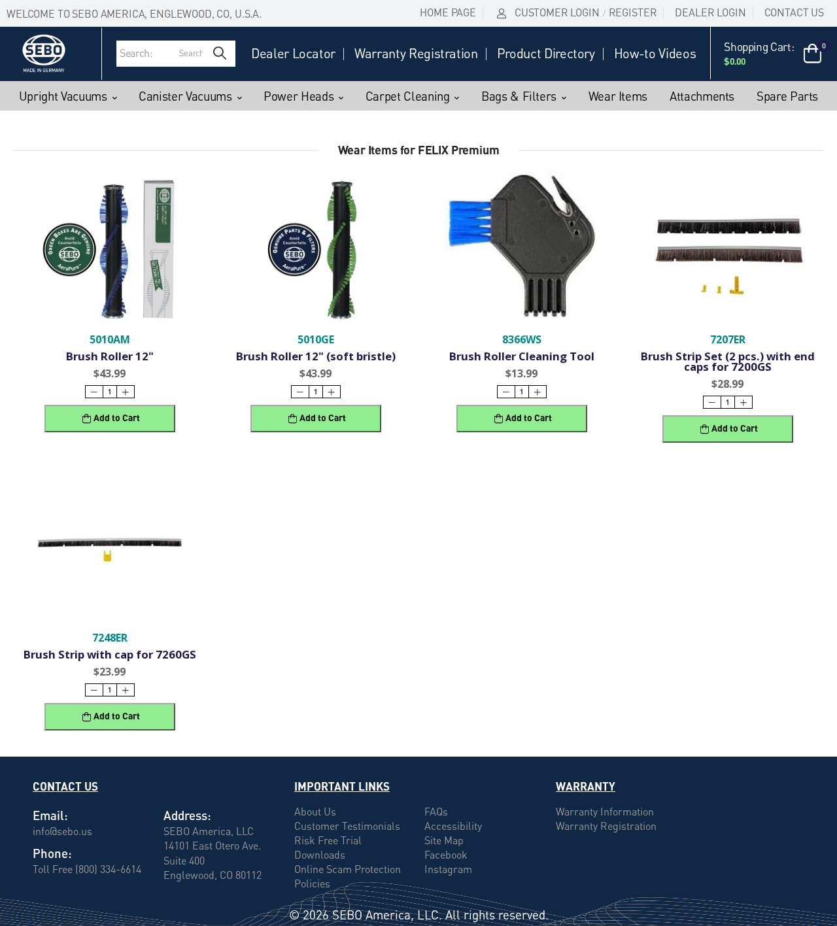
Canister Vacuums (185, 96)
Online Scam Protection (347, 869)
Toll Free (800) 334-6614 (87, 868)
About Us (315, 811)
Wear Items (618, 96)
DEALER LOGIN (710, 12)
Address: (187, 815)
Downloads (319, 854)
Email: (50, 815)
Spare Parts (787, 96)
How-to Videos (655, 54)
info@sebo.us (62, 830)
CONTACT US (794, 12)
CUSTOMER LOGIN (557, 12)
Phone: (52, 853)
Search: (136, 53)
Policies (312, 883)
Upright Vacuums (63, 96)
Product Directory (546, 54)
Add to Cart (117, 417)
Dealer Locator (293, 54)
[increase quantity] (125, 391)
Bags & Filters (518, 96)
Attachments (702, 96)
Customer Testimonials (347, 825)
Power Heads (298, 96)
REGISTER (633, 12)
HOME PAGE (448, 12)
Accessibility (453, 825)
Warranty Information (605, 811)
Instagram (448, 869)
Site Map (444, 840)
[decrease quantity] (94, 391)
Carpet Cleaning (408, 96)
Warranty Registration (416, 54)
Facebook (446, 854)
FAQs (436, 811)
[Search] (219, 54)
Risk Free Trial (328, 840)
